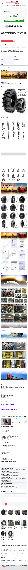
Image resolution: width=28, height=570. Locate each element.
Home (1, 5)
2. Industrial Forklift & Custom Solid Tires (10, 545)
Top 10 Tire (24, 560)
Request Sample (13, 42)
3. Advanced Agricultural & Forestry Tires (17, 545)
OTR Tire (6, 553)
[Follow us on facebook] (22, 565)
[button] (1, 1)
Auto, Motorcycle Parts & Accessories (7, 5)
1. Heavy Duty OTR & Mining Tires (4, 545)
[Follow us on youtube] (25, 565)
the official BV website (17, 416)
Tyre (6, 444)
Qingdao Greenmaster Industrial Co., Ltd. (7, 34)
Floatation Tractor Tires (4, 555)
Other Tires (2, 553)
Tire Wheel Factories (19, 558)
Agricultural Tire (19, 5)
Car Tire (10, 553)
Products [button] (7, 3)
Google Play (7, 565)
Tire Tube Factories (13, 558)
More (1, 563)
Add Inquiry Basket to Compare (14, 28)
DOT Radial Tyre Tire (13, 560)
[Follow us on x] (23, 565)
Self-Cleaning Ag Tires (14, 553)
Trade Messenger (12, 565)
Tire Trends (2, 562)
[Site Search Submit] (17, 3)
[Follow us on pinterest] (26, 565)
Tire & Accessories (14, 5)
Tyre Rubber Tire (3, 560)
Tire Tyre (8, 558)
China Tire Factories (3, 558)
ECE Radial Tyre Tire (19, 560)
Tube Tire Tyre (8, 560)
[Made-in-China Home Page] (14, 1)
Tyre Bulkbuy (6, 562)
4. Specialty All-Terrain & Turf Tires (24, 545)
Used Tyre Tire (24, 558)
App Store (2, 565)
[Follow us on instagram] (24, 565)
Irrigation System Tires (21, 553)
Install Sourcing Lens (4, 566)
